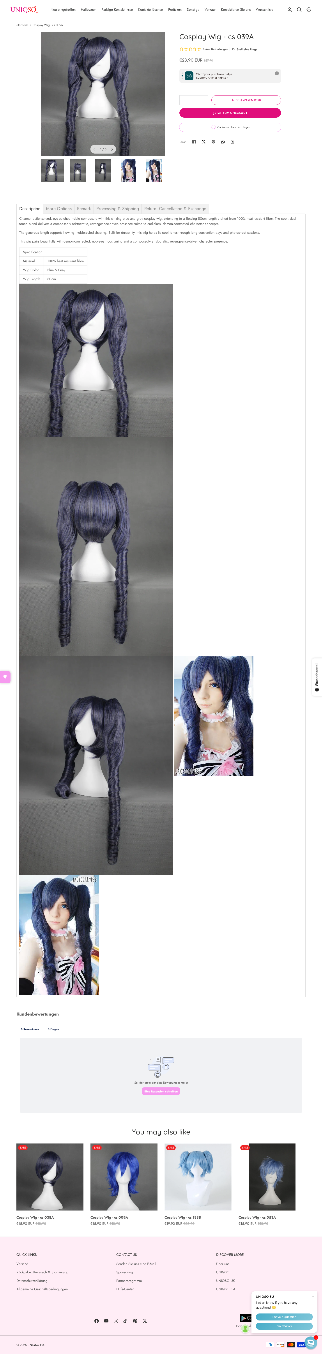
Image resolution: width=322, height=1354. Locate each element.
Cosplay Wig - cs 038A (35, 1217)
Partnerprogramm (129, 1280)
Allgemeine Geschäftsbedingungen (42, 1289)
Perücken (175, 9)
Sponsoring (124, 1272)
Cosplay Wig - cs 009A (109, 1217)
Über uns (222, 1263)
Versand (22, 1263)
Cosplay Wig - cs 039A (48, 25)
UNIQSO (223, 1272)
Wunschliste (264, 9)
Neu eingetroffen (63, 9)
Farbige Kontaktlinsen (117, 9)
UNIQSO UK (225, 1280)
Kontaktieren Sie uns (236, 9)
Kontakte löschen (150, 9)
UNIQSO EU (36, 1345)
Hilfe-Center (125, 1289)
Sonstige (193, 9)
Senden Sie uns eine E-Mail (136, 1263)
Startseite (22, 25)
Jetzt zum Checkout (230, 113)
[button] (310, 1342)
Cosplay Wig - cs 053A (257, 1217)
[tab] (29, 209)
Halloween (88, 9)
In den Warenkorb (246, 100)
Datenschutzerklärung (32, 1280)
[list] (103, 94)
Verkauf (210, 9)
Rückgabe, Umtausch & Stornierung (42, 1272)
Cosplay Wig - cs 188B (183, 1217)
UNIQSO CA (225, 1289)
